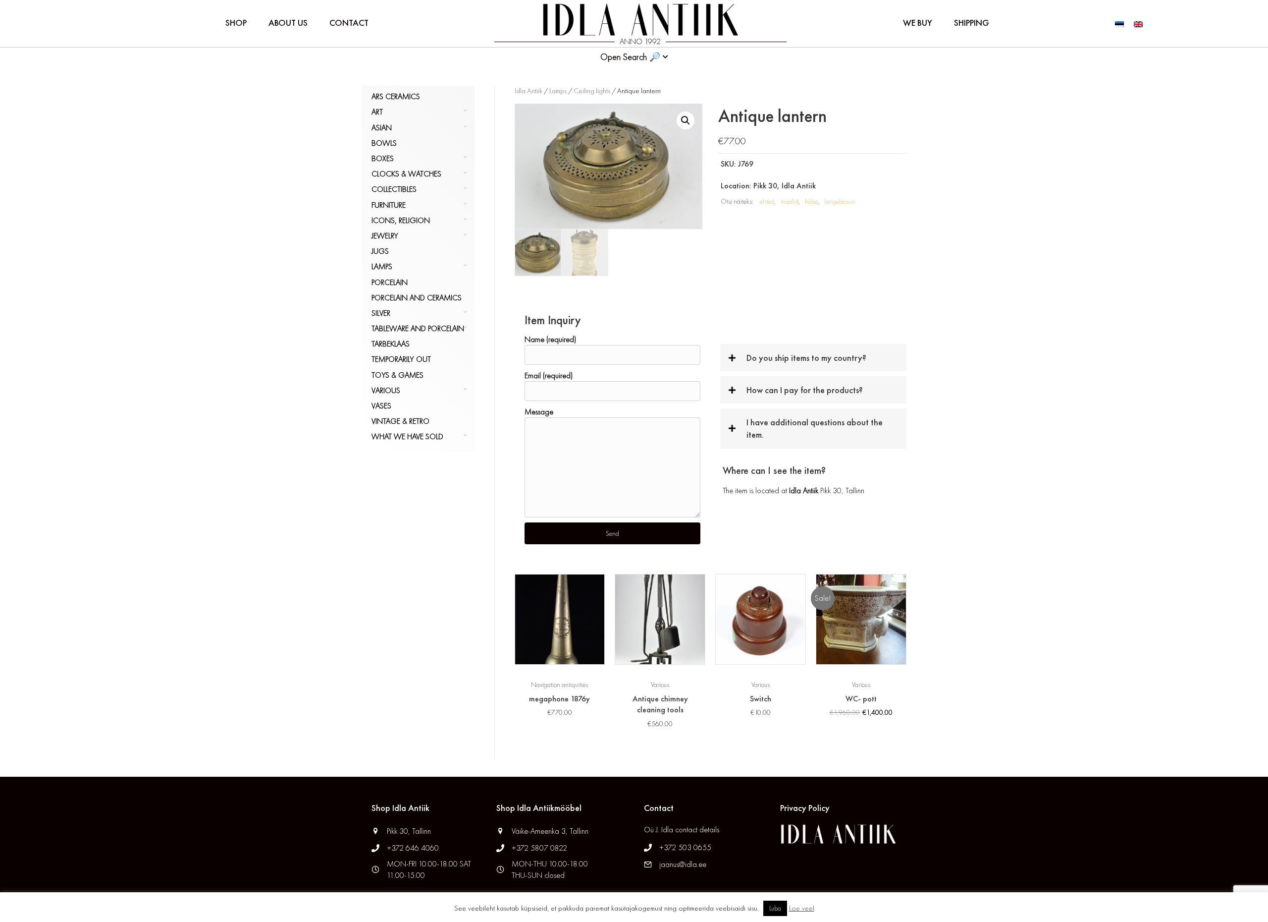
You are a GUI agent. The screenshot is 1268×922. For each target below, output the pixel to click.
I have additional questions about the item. (814, 428)
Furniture (388, 205)
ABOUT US (288, 22)
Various (385, 390)
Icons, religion (400, 220)
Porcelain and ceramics (416, 297)
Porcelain (389, 282)
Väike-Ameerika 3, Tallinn (550, 831)
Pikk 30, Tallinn (409, 831)
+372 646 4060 (414, 848)
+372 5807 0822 (539, 848)
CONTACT (349, 22)
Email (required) (549, 375)
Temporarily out (401, 359)
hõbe (811, 201)
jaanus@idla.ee (682, 864)
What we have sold (407, 436)
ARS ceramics (395, 96)
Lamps (381, 266)
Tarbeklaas (390, 344)
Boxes (382, 158)
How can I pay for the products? (804, 390)
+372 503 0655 (685, 847)
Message (539, 411)
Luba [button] (775, 908)
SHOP (236, 22)
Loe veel (801, 908)
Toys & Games (397, 375)
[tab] (813, 357)
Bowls (384, 143)
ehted (767, 201)
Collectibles (394, 189)
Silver (380, 313)
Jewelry (384, 235)
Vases (381, 406)
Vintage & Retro (400, 421)
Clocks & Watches (406, 174)
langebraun (839, 201)
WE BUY (917, 22)
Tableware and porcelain (417, 328)
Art (377, 112)
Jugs (380, 251)
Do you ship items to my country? (806, 357)
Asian (381, 127)
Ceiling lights (592, 90)
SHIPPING (971, 22)
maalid (789, 201)
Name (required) (550, 339)
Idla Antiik (528, 90)
